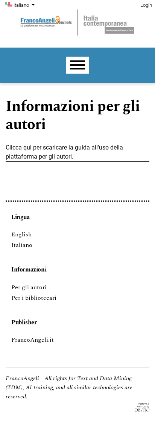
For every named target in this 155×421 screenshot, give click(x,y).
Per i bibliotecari (33, 297)
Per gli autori (29, 287)
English (21, 234)
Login (146, 5)
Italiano (21, 245)
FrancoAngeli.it (32, 339)
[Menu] (77, 65)
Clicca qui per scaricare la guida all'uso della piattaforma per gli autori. (64, 152)
